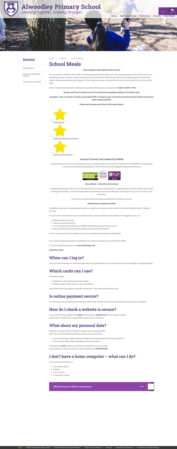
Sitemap (108, 447)
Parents (62, 58)
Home (51, 58)
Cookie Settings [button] (153, 447)
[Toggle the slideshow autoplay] (170, 36)
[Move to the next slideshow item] (170, 47)
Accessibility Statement (124, 447)
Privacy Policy (142, 447)
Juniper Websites (74, 447)
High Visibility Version (93, 447)
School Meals (77, 58)
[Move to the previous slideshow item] (170, 41)
